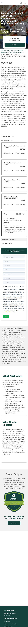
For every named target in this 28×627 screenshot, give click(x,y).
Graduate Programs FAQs (10, 618)
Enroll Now (14, 523)
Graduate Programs (9, 610)
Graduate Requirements (9, 613)
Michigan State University (10, 624)
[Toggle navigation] (25, 2)
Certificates (9, 50)
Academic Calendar (8, 615)
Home (3, 50)
